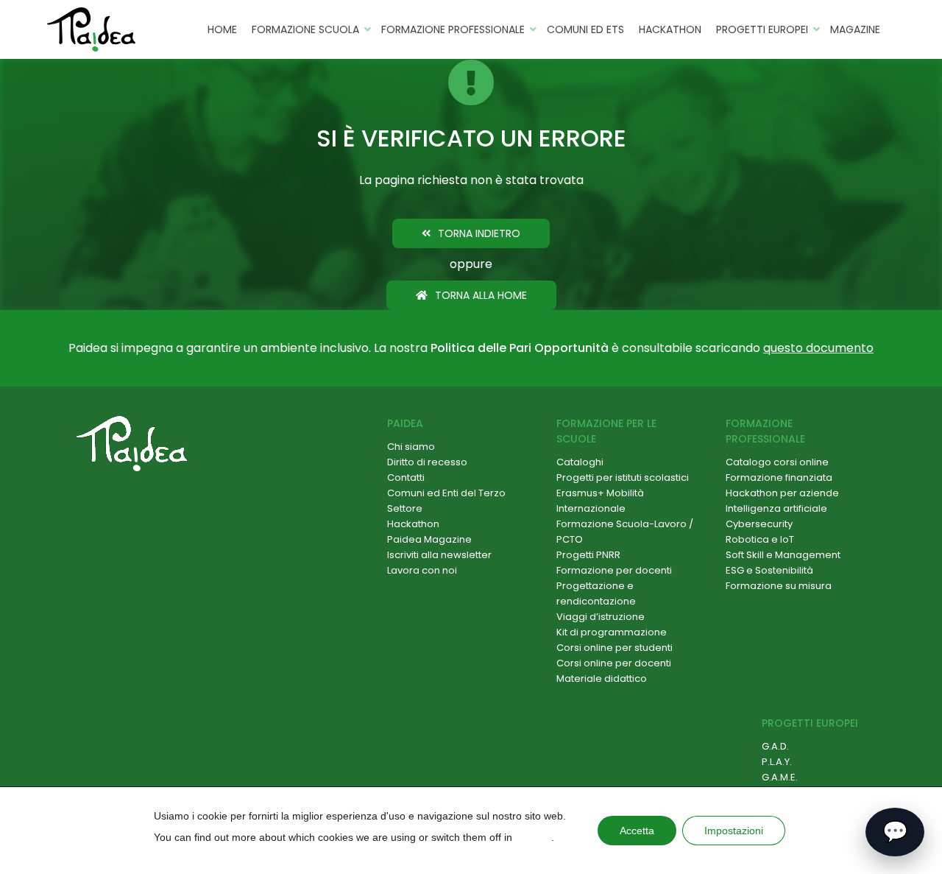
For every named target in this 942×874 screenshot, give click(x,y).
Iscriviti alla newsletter (439, 555)
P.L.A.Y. (777, 762)
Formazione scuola (305, 29)
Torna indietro (479, 233)
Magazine (855, 29)
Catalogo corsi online (777, 462)
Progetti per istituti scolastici (622, 477)
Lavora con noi (422, 570)
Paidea (405, 423)
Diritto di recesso (427, 462)
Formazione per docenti (614, 570)
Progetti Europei (762, 29)
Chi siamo (411, 447)
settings (533, 837)
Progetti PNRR (588, 555)
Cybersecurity (759, 524)
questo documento (818, 347)
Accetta (637, 830)
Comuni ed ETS (585, 29)
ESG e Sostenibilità (769, 570)
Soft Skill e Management (783, 555)
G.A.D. (775, 746)
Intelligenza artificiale (776, 508)
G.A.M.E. (780, 777)
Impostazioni (733, 830)
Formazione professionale (453, 29)
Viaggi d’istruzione (600, 617)
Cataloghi (579, 462)
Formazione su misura (779, 586)
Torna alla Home (481, 295)
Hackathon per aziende (782, 493)
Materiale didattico (601, 679)
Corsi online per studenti (614, 648)
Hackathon (670, 29)
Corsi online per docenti (613, 663)
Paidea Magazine (429, 539)
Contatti (406, 477)
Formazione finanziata (779, 477)
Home (222, 29)
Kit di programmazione (611, 632)
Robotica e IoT (760, 539)
